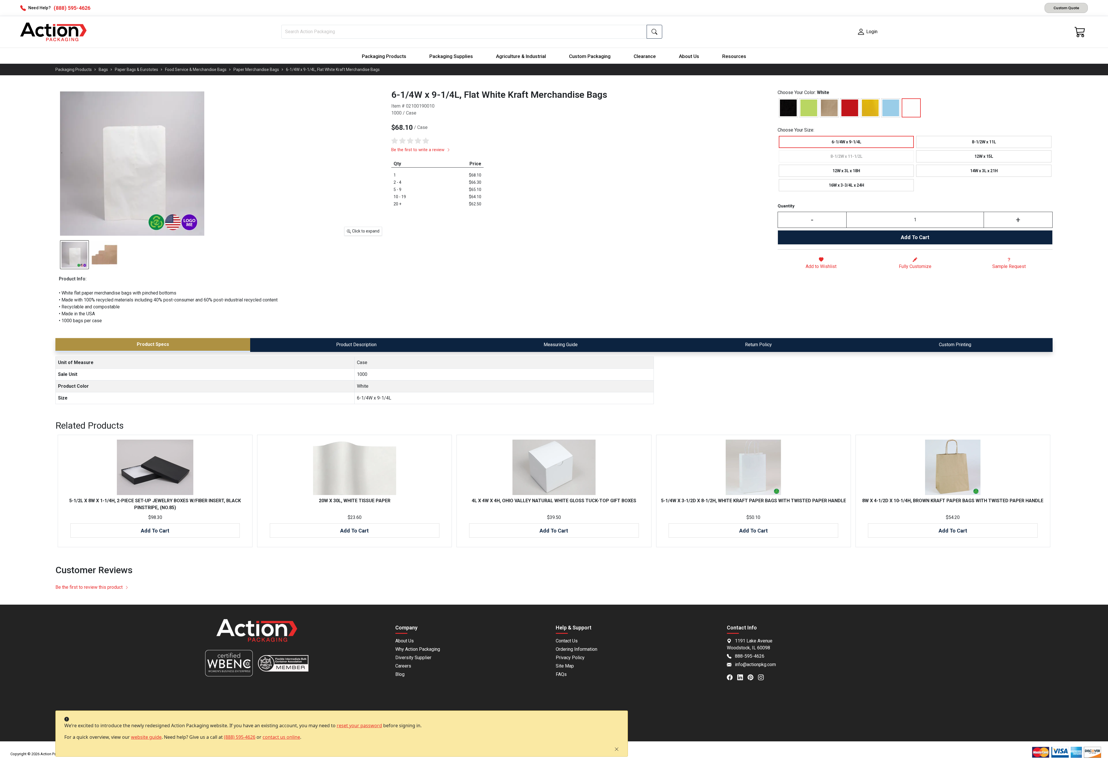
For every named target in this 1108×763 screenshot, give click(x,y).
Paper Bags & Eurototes (136, 69)
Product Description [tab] (356, 344)
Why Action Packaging (417, 649)
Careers (403, 666)
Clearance (645, 56)
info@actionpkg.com (755, 664)
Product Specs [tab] (153, 344)
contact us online (281, 737)
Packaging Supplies (451, 56)
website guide (146, 737)
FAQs (561, 674)
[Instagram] (763, 677)
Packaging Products (384, 56)
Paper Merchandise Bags (256, 69)
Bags (103, 69)
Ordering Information (576, 649)
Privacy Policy (570, 657)
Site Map (565, 666)
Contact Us (567, 641)
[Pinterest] (753, 677)
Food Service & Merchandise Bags (196, 69)
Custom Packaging (590, 56)
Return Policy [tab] (758, 344)
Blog (400, 674)
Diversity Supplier (413, 657)
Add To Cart (915, 237)
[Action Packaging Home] (256, 634)
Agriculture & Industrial (521, 56)
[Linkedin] (742, 677)
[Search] (654, 32)
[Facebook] (732, 677)
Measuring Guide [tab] (561, 344)
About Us (689, 56)
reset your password (359, 725)
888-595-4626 (749, 656)
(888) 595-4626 (239, 737)
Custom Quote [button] (1066, 7)
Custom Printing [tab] (955, 344)
